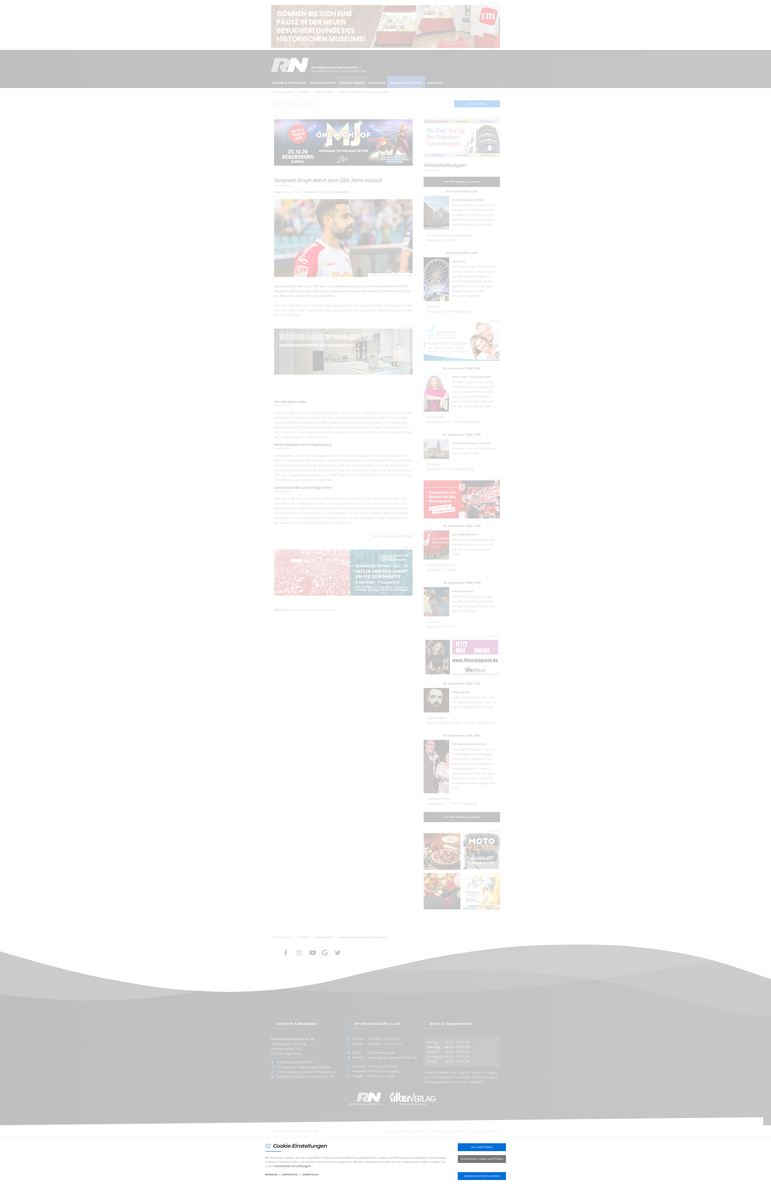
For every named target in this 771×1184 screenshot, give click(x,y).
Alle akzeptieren (482, 1147)
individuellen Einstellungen (292, 1166)
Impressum (271, 1174)
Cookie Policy (310, 1174)
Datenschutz (290, 1174)
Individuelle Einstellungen (482, 1176)
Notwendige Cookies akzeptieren (482, 1159)
